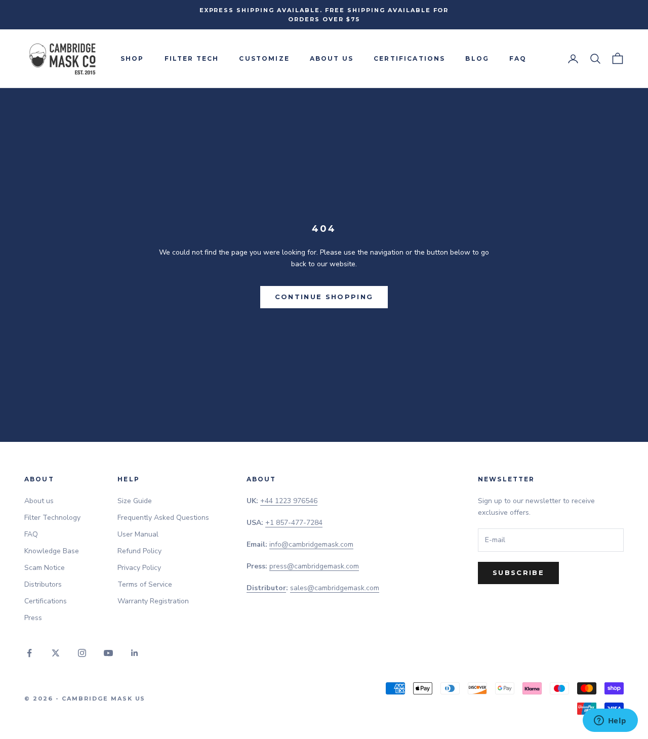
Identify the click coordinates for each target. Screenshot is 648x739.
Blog (477, 58)
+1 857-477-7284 (293, 522)
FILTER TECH (192, 58)
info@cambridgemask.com (311, 544)
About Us (331, 58)
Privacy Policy (139, 567)
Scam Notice (44, 567)
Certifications (409, 58)
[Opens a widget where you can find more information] (610, 721)
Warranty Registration (153, 601)
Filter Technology (52, 517)
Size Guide (134, 501)
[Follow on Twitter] (56, 653)
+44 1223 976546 (288, 501)
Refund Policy (139, 551)
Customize (264, 58)
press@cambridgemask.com (314, 566)
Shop (132, 58)
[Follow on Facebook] (29, 653)
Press (33, 618)
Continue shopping (324, 297)
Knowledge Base (51, 551)
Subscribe (518, 572)
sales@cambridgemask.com (334, 588)
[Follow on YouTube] (108, 653)
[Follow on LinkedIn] (135, 653)
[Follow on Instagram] (82, 653)
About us (39, 501)
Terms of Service (144, 584)
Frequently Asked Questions (163, 517)
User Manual (137, 534)
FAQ (517, 58)
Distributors (43, 584)
